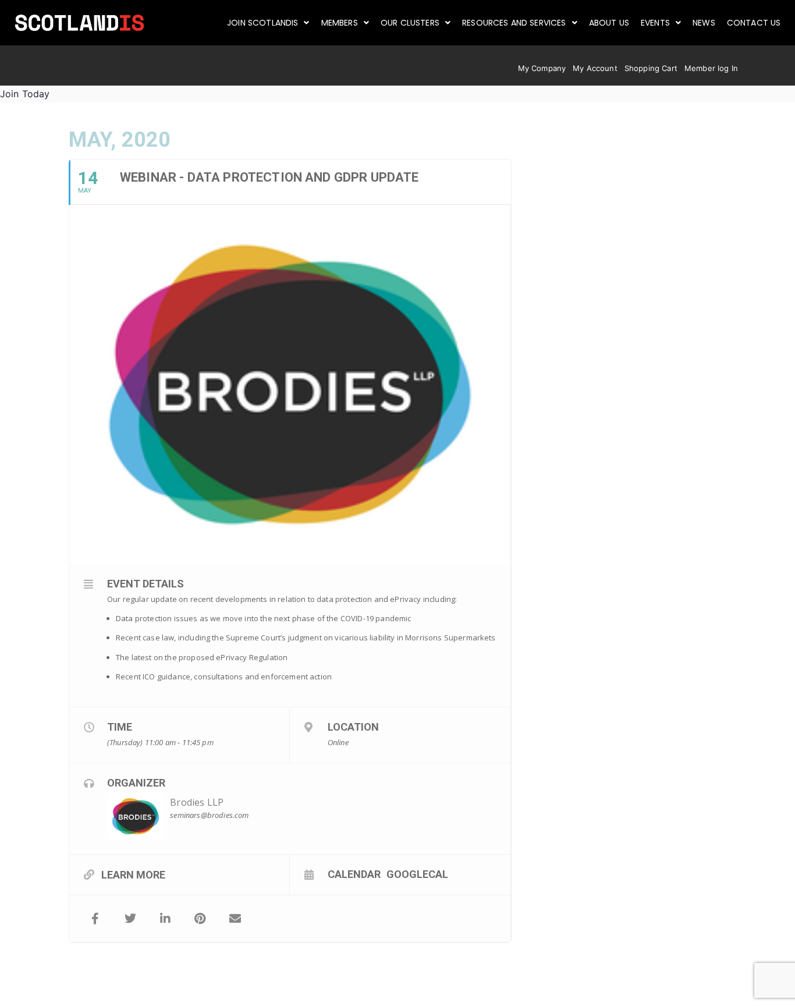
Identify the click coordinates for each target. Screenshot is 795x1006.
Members (339, 23)
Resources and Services (514, 23)
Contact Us (754, 23)
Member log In (711, 68)
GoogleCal (417, 874)
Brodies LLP (196, 802)
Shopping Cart (650, 68)
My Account (595, 68)
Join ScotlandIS (262, 23)
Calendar (354, 874)
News (704, 23)
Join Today (25, 94)
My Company (542, 68)
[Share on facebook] (95, 918)
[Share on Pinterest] (200, 918)
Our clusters (410, 23)
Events (655, 23)
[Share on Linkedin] (165, 918)
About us (609, 23)
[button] (268, 23)
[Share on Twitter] (130, 918)
